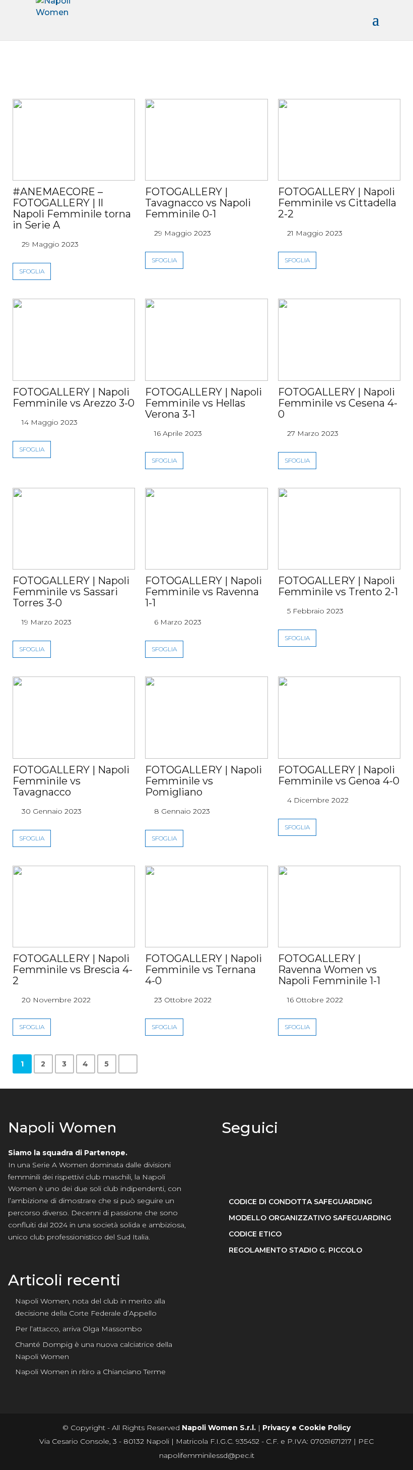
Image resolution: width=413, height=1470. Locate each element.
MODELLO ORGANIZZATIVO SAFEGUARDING (310, 1218)
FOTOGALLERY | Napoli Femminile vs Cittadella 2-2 (337, 202)
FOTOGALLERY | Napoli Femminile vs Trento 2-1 (338, 586)
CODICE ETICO (255, 1234)
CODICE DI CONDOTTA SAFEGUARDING (300, 1202)
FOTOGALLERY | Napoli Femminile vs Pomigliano (203, 781)
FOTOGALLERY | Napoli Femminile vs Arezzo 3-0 (73, 397)
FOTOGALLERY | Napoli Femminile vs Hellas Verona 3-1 (203, 403)
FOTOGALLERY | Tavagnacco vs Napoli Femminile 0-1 (198, 202)
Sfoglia (31, 271)
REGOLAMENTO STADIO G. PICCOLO (295, 1250)
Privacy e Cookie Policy (306, 1427)
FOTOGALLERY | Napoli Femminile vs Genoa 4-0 (338, 775)
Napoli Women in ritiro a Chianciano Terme (90, 1371)
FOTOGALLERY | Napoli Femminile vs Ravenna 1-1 (203, 591)
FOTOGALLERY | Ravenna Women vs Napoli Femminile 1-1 (329, 969)
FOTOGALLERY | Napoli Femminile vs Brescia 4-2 (72, 969)
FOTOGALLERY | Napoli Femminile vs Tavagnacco (71, 781)
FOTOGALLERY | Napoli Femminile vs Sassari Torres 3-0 (71, 591)
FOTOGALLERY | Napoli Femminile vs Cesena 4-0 (337, 403)
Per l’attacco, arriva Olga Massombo (78, 1328)
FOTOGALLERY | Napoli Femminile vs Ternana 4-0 (203, 969)
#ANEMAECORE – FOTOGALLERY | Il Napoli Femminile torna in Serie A (72, 208)
